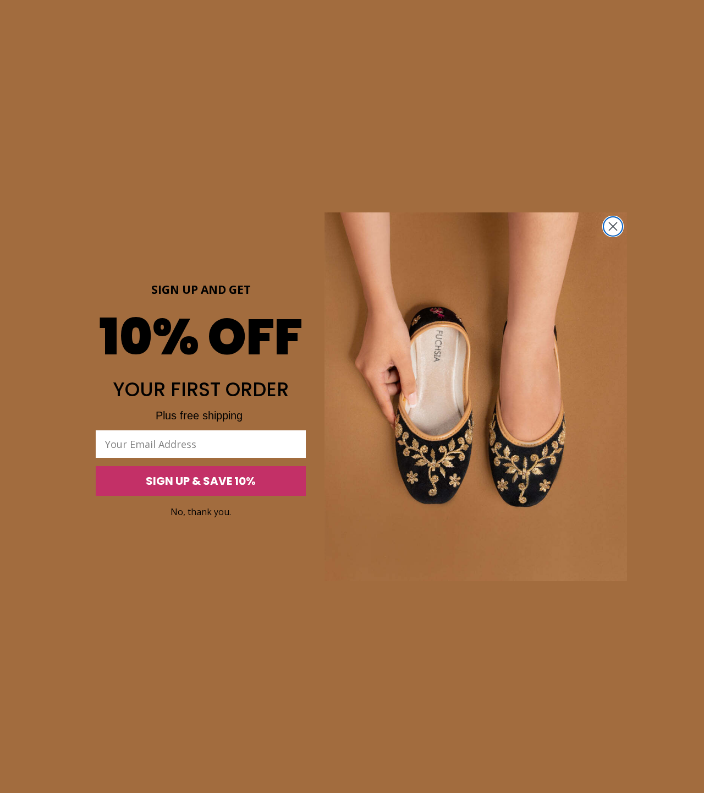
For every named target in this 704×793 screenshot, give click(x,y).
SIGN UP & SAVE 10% (201, 481)
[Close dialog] (613, 226)
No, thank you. (200, 512)
